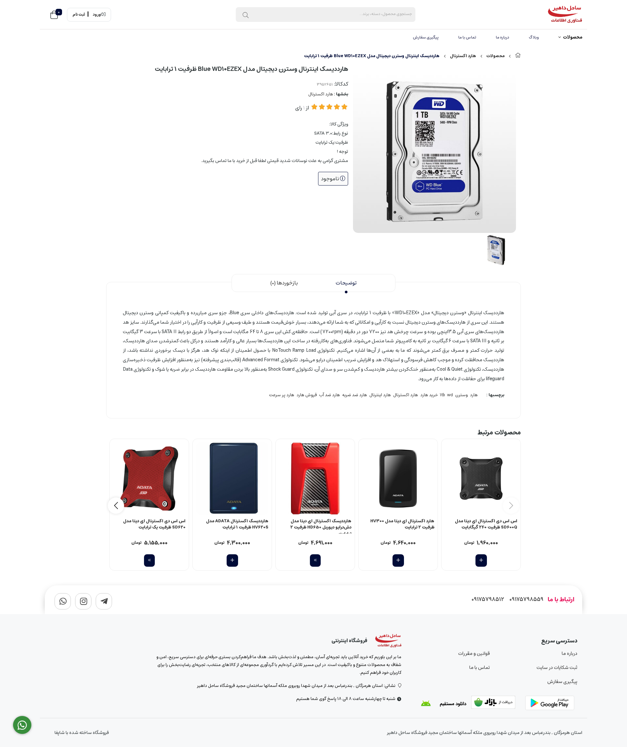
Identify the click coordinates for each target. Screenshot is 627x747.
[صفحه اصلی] (518, 56)
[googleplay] (551, 703)
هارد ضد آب (329, 395)
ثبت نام (78, 15)
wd (450, 395)
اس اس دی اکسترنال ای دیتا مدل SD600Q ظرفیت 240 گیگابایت (486, 524)
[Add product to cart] (481, 560)
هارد (474, 395)
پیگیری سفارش (426, 37)
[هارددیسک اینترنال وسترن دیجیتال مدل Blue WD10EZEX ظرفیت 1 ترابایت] (388, 641)
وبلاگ (534, 37)
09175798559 (526, 599)
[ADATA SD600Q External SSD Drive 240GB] (481, 478)
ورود (97, 15)
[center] (245, 15)
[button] (116, 505)
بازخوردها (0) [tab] (284, 282)
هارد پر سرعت (281, 395)
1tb (442, 395)
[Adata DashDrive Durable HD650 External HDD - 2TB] (315, 478)
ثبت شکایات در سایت (557, 667)
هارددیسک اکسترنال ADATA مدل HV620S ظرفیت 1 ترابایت (237, 524)
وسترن (461, 395)
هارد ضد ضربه (354, 395)
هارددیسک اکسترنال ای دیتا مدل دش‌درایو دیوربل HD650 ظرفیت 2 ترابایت (320, 526)
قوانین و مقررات (474, 653)
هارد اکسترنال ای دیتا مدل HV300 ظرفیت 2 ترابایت (402, 524)
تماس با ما (467, 37)
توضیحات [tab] (346, 282)
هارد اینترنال (380, 395)
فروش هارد (307, 395)
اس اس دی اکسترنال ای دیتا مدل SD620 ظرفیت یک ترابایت (154, 524)
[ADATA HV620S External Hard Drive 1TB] (232, 478)
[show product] (315, 560)
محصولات (572, 37)
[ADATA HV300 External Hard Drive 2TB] (398, 478)
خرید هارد (429, 395)
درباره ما (502, 37)
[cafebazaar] (497, 703)
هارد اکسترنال (463, 56)
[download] (443, 703)
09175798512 (488, 599)
